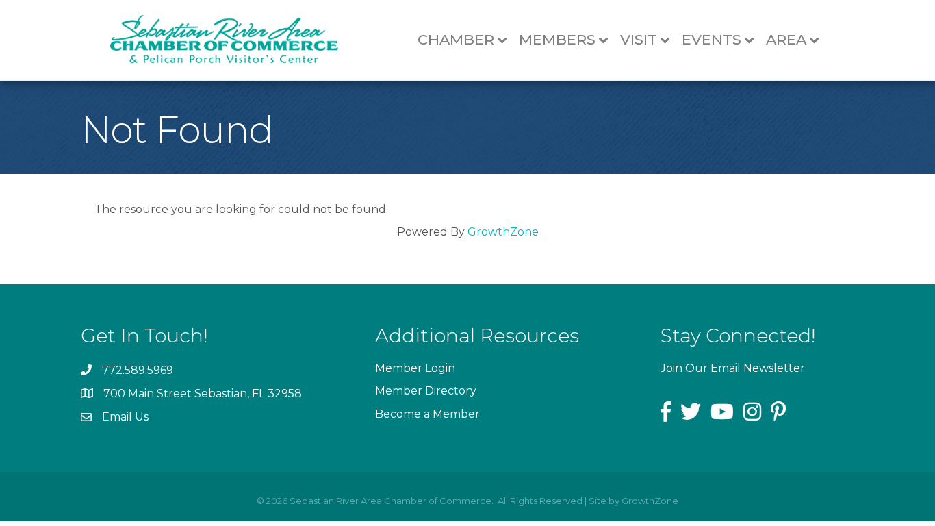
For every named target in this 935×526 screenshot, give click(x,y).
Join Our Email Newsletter (733, 368)
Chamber (456, 39)
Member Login (415, 368)
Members (557, 39)
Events (711, 39)
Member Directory (425, 390)
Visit (638, 39)
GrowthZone (503, 231)
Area (786, 39)
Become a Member (427, 414)
